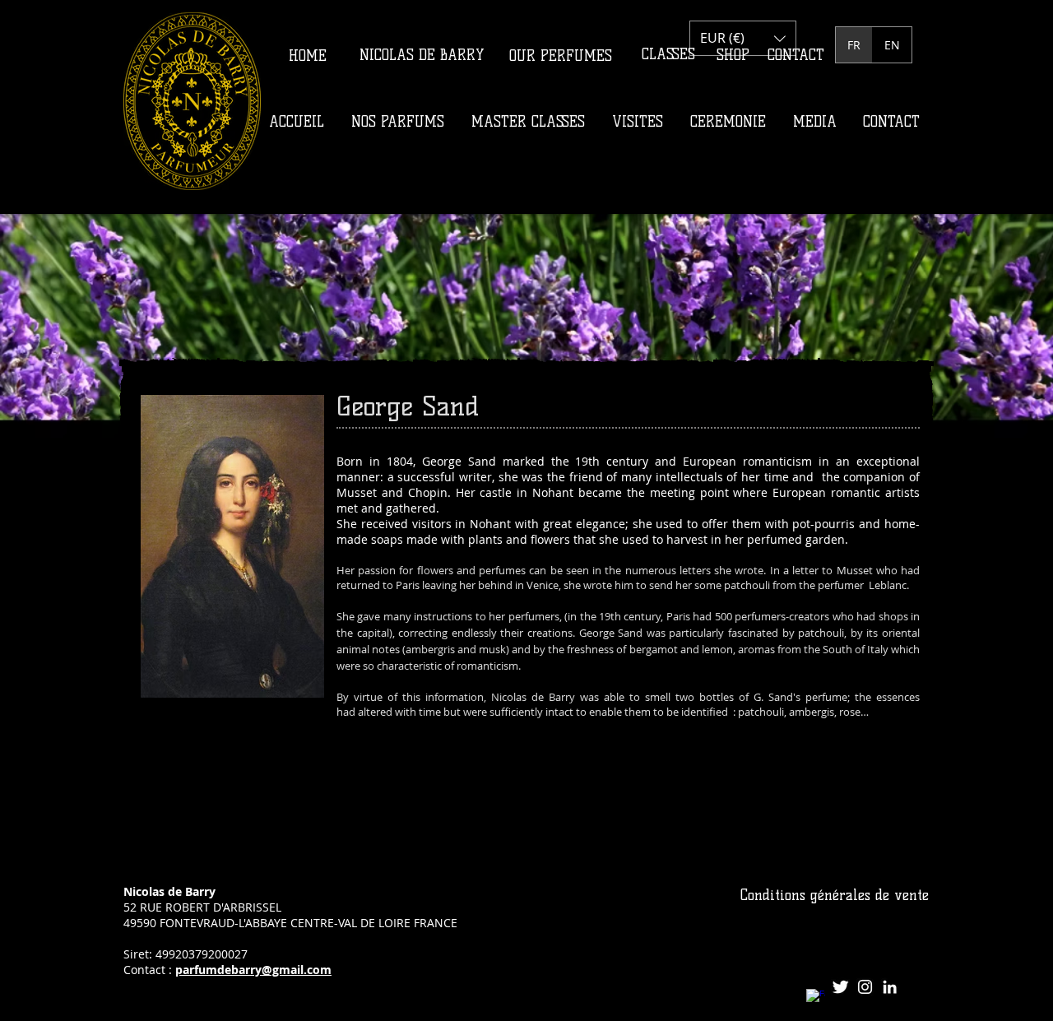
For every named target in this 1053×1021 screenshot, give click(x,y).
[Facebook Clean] (815, 998)
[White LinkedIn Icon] (889, 986)
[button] (742, 38)
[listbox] (742, 38)
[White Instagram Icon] (865, 986)
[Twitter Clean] (840, 986)
